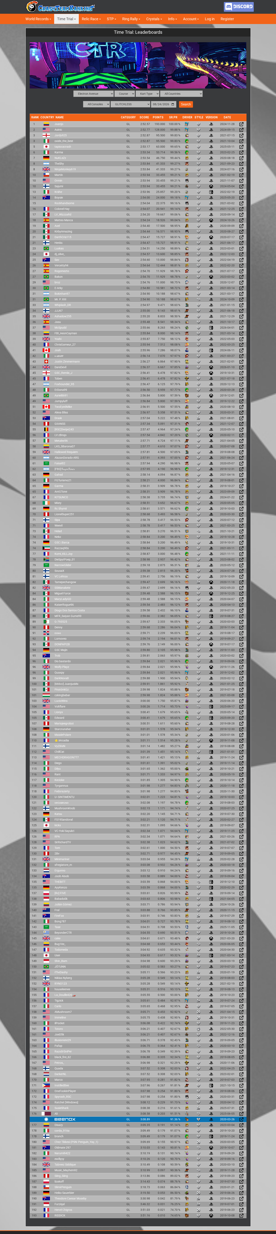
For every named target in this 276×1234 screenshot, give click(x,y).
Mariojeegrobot (64, 723)
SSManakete (62, 587)
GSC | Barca (62, 542)
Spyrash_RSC (63, 1096)
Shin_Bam (61, 961)
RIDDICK (60, 1215)
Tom (57, 847)
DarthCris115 (63, 237)
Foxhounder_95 (64, 384)
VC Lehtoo (61, 576)
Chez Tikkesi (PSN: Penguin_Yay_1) (76, 1142)
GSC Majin (61, 650)
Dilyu (58, 768)
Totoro (59, 1028)
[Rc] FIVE (60, 893)
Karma (59, 152)
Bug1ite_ (60, 944)
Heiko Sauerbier (64, 1192)
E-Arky (59, 288)
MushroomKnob (65, 808)
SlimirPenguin (63, 1187)
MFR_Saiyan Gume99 (68, 616)
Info (171, 19)
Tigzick (59, 1000)
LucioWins (61, 700)
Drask (58, 418)
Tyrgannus (61, 785)
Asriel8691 (61, 395)
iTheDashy (61, 972)
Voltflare (60, 706)
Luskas (59, 248)
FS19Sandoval (64, 819)
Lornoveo (60, 638)
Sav (57, 259)
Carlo (58, 1006)
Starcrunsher (63, 729)
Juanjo (59, 124)
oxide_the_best (64, 141)
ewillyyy (59, 1158)
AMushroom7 (63, 1011)
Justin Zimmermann (67, 361)
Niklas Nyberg (63, 978)
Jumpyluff (61, 401)
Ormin (58, 180)
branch (59, 1136)
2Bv (57, 853)
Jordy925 (61, 135)
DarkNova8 (62, 678)
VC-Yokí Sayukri (64, 830)
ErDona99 (61, 389)
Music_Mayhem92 (66, 1170)
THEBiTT (60, 881)
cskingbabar (62, 695)
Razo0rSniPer (63, 1051)
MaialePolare (63, 734)
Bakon (59, 276)
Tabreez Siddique (65, 1164)
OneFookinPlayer (65, 1091)
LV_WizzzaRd (63, 214)
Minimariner (62, 859)
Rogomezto (62, 271)
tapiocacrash (63, 146)
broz (57, 282)
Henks (58, 242)
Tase (57, 927)
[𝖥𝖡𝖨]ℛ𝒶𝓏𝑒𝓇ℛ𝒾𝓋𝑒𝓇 (65, 469)
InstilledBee (62, 1085)
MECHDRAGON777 (67, 757)
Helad (58, 531)
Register (227, 19)
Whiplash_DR (63, 305)
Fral (57, 910)
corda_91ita (62, 1130)
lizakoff (59, 1181)
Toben (58, 378)
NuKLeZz (60, 158)
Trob (57, 655)
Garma (59, 486)
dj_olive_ (60, 254)
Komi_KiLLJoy (64, 553)
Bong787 (60, 921)
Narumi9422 (62, 1153)
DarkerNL (60, 1074)
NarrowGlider (63, 565)
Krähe (58, 191)
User (57, 955)
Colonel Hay (62, 208)
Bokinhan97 (62, 293)
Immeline (60, 1017)
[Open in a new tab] (241, 123)
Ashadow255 (63, 316)
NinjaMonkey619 (65, 169)
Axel (57, 225)
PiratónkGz (62, 689)
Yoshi (58, 339)
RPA (57, 836)
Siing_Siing (61, 1175)
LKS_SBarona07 (65, 446)
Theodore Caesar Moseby (70, 1198)
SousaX (59, 570)
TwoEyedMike (63, 406)
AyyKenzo (61, 887)
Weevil (58, 525)
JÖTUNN (60, 966)
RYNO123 (61, 983)
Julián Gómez (63, 904)
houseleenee (62, 989)
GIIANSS (60, 423)
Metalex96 (61, 440)
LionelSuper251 (64, 514)
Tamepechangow (65, 582)
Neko (58, 536)
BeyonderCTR (63, 932)
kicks (58, 825)
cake (57, 938)
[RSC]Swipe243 (64, 429)
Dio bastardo (63, 661)
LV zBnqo (60, 435)
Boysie (59, 197)
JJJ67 (59, 310)
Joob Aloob (62, 876)
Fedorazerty (62, 791)
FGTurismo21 (63, 480)
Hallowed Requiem (66, 452)
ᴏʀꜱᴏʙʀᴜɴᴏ (61, 802)
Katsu (58, 814)
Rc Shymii (61, 508)
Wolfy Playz (62, 667)
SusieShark (61, 1108)
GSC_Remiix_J (63, 372)
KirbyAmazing (63, 231)
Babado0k (61, 898)
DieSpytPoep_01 (65, 559)
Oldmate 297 (63, 1147)
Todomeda (61, 949)
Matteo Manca (64, 220)
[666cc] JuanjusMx (66, 683)
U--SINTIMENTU (64, 797)
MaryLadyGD (63, 599)
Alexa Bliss (61, 412)
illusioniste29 (63, 1040)
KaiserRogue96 (64, 604)
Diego (58, 763)
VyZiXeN (60, 746)
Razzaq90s (62, 548)
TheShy (59, 163)
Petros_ (59, 1062)
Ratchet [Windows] (66, 1102)
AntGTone (61, 491)
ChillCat (59, 751)
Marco (59, 1079)
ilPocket (59, 1023)
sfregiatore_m (63, 864)
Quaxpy (59, 672)
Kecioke (59, 780)
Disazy (59, 1125)
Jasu (58, 322)
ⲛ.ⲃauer (59, 355)
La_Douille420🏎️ (65, 994)
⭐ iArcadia (62, 740)
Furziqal (60, 1204)
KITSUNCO (61, 497)
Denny (58, 627)
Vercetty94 (61, 265)
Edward (59, 717)
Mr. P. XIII (60, 299)
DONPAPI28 (62, 644)
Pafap (58, 1045)
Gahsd (59, 474)
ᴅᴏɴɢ (58, 633)
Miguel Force (63, 593)
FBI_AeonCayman (66, 333)
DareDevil (60, 367)
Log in (210, 19)
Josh (58, 350)
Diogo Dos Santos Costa (70, 610)
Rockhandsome (64, 203)
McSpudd (60, 327)
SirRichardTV (63, 842)
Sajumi (59, 186)
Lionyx (59, 712)
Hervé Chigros (63, 1209)
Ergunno (60, 870)
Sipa (57, 519)
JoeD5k (59, 1034)
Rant (58, 774)
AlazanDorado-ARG (67, 457)
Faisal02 (60, 463)
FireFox (59, 915)
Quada (59, 1068)
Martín (59, 175)
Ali (56, 1113)
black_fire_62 (63, 1057)
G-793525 (61, 621)
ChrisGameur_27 (65, 344)
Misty (58, 503)
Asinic (58, 129)
